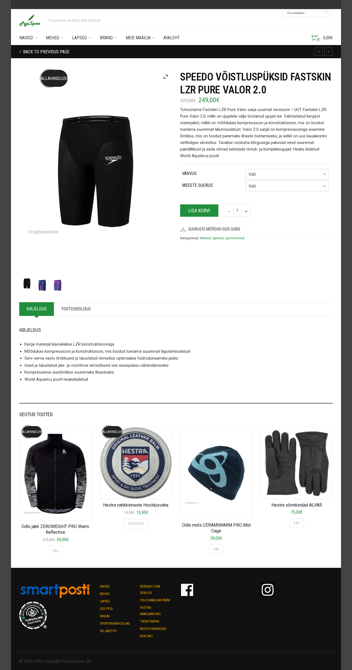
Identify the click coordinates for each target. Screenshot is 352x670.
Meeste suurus (197, 185)
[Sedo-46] (27, 282)
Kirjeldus (36, 309)
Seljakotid (108, 631)
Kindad (105, 616)
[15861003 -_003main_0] (42, 284)
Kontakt (146, 636)
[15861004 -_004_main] (57, 284)
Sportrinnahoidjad (115, 623)
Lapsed (79, 37)
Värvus (189, 173)
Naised (26, 37)
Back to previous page (45, 51)
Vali (55, 551)
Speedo (218, 238)
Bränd (106, 37)
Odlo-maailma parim (155, 600)
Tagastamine (150, 621)
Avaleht (171, 37)
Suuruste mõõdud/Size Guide (214, 229)
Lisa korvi (199, 210)
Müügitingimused (153, 629)
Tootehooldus (76, 309)
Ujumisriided (234, 238)
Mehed (52, 37)
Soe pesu (106, 609)
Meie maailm (138, 37)
